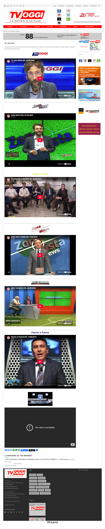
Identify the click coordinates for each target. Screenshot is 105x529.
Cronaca (10, 26)
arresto (40, 475)
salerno (41, 490)
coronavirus (42, 481)
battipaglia (33, 478)
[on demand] (40, 54)
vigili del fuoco (34, 493)
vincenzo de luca (45, 493)
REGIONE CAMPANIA (42, 487)
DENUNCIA (33, 484)
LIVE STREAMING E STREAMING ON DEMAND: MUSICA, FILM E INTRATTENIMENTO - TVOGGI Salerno (37, 459)
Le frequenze (69, 6)
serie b (48, 490)
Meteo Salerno (84, 46)
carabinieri (33, 481)
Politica (37, 26)
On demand (93, 6)
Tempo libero (89, 26)
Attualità (23, 26)
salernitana (33, 490)
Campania (41, 478)
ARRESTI (32, 475)
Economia (63, 26)
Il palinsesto (61, 6)
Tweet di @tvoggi (83, 470)
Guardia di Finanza (44, 484)
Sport (76, 26)
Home (54, 6)
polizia (32, 487)
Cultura (50, 26)
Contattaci (85, 6)
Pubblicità (32, 500)
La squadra (78, 6)
